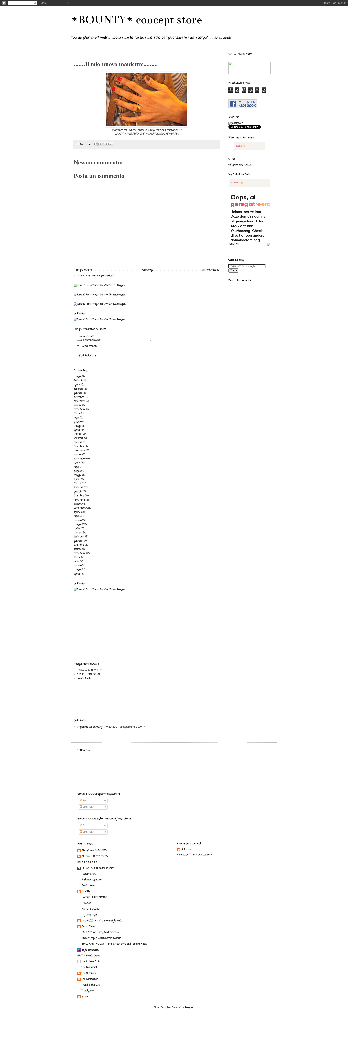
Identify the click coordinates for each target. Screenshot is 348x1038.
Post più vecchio (210, 270)
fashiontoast (88, 885)
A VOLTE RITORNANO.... (89, 674)
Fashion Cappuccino (92, 880)
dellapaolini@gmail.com (240, 165)
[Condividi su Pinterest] (111, 144)
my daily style (89, 915)
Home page (147, 270)
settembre (80, 409)
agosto (77, 385)
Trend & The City (91, 985)
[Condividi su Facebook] (107, 144)
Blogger (189, 1007)
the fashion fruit (91, 961)
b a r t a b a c (89, 862)
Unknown (186, 849)
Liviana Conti (84, 678)
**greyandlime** (85, 336)
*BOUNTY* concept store (136, 19)
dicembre (79, 397)
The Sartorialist (90, 979)
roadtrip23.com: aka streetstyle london (102, 921)
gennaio (78, 393)
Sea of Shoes (88, 926)
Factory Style (89, 874)
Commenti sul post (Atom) (99, 276)
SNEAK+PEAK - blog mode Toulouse (101, 932)
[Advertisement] (86, 610)
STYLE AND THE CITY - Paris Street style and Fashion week (114, 944)
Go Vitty (86, 891)
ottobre (78, 405)
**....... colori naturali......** (89, 346)
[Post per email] (89, 144)
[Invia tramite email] (96, 144)
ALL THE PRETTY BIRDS (95, 856)
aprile (77, 430)
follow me (234, 244)
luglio (76, 418)
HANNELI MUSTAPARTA (95, 897)
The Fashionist (89, 967)
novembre (79, 401)
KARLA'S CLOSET (91, 909)
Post (84, 801)
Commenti (88, 807)
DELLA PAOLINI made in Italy (98, 868)
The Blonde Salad (91, 956)
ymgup (85, 997)
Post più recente (83, 270)
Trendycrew (88, 991)
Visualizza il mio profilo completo (194, 855)
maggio (77, 376)
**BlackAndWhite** (87, 356)
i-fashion (86, 903)
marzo (77, 434)
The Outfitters (89, 973)
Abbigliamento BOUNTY (94, 850)
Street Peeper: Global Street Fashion (101, 938)
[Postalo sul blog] (99, 144)
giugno (77, 422)
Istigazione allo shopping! (90, 727)
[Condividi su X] (103, 144)
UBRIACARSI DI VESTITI (89, 670)
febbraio (78, 380)
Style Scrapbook (90, 950)
